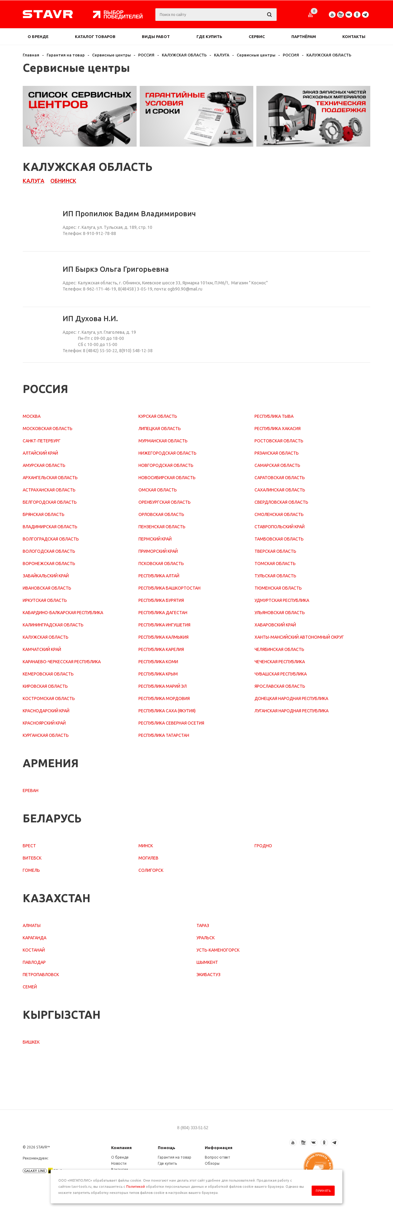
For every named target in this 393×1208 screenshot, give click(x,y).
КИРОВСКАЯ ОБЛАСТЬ (45, 686)
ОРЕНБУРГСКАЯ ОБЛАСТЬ (164, 502)
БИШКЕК (31, 1042)
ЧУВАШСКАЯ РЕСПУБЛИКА (281, 673)
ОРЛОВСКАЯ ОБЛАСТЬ (161, 514)
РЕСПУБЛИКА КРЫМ (158, 673)
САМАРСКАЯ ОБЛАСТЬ (277, 465)
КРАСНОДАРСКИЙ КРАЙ (46, 710)
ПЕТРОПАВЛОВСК (41, 974)
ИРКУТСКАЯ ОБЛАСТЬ (45, 600)
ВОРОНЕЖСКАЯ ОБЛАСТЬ (49, 563)
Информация (218, 1147)
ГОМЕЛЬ (31, 870)
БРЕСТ (29, 845)
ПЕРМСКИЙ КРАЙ (155, 539)
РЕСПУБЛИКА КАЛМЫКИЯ (163, 637)
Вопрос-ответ (217, 1157)
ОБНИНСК (63, 181)
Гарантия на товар (174, 1157)
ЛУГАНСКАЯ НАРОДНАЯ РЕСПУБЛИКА (292, 710)
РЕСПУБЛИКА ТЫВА (274, 416)
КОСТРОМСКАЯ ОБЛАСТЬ (49, 698)
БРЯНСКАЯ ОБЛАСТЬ (43, 514)
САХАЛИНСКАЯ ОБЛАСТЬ (280, 489)
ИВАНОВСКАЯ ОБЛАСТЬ (47, 588)
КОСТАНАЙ (34, 950)
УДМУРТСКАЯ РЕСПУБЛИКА (282, 600)
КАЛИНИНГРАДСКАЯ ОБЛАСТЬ (53, 624)
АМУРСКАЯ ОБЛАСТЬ (44, 465)
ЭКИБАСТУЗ (208, 974)
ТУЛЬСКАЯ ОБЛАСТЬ (275, 575)
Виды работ (156, 36)
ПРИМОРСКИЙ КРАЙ (158, 551)
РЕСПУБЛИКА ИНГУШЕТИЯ (164, 624)
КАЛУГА (33, 181)
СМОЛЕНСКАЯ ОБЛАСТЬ (279, 514)
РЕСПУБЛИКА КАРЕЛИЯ (161, 649)
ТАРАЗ (202, 925)
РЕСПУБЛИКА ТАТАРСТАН (163, 735)
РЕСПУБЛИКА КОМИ (158, 661)
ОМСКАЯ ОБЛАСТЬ (157, 489)
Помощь (166, 1147)
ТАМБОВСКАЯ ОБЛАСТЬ (279, 539)
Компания (121, 1147)
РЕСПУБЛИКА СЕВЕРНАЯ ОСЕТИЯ (171, 723)
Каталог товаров (95, 36)
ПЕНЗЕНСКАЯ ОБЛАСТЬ (161, 526)
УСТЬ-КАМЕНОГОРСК (217, 950)
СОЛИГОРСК (150, 870)
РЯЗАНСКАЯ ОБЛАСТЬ (277, 453)
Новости (118, 1163)
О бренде (38, 36)
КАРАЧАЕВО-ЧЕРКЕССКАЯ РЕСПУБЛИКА (62, 661)
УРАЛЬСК (205, 937)
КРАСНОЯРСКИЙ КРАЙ (44, 723)
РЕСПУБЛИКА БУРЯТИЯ (161, 600)
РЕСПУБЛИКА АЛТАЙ (158, 575)
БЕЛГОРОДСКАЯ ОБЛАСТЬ (50, 502)
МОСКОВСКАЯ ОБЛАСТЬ (47, 428)
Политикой (135, 1186)
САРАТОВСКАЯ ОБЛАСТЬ (280, 477)
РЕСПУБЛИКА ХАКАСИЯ (278, 428)
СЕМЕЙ (30, 986)
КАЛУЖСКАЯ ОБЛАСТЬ (45, 637)
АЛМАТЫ (32, 925)
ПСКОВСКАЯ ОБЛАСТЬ (161, 563)
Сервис (257, 36)
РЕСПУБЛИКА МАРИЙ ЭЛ (162, 686)
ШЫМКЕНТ (207, 962)
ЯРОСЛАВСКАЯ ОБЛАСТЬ (280, 686)
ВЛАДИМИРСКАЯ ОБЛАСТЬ (50, 526)
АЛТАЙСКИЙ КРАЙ (40, 453)
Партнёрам (303, 36)
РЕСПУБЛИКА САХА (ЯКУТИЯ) (167, 710)
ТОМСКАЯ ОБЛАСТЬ (275, 563)
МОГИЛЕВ (148, 858)
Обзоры (212, 1163)
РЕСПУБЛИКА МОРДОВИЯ (164, 698)
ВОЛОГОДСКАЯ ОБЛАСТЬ (49, 551)
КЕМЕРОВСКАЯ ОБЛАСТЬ (48, 673)
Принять (323, 1190)
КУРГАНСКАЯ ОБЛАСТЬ (46, 735)
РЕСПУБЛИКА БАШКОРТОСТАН (169, 588)
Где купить (209, 36)
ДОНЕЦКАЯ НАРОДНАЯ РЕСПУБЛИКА (291, 698)
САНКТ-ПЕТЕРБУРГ (41, 440)
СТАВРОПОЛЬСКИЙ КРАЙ (280, 526)
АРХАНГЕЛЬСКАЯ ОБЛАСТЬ (50, 477)
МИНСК (145, 845)
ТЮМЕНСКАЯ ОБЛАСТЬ (278, 588)
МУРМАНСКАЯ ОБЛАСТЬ (163, 440)
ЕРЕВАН (30, 790)
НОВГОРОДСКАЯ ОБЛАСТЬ (165, 465)
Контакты (353, 36)
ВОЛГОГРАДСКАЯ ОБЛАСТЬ (51, 539)
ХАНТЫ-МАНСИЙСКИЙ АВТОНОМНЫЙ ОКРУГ (299, 637)
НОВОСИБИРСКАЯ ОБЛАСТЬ (167, 477)
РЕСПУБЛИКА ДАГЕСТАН (162, 612)
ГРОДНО (263, 845)
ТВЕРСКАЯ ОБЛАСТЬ (275, 551)
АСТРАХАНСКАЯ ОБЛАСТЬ (49, 489)
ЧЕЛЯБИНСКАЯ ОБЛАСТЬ (279, 649)
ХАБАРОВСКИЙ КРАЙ (275, 624)
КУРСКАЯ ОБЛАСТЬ (157, 416)
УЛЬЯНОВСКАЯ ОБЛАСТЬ (280, 612)
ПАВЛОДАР (34, 962)
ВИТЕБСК (32, 858)
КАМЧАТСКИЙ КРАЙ (42, 649)
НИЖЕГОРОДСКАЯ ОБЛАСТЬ (167, 453)
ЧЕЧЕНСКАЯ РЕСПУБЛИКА (280, 661)
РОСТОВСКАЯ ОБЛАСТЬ (279, 440)
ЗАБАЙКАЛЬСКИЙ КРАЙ (46, 575)
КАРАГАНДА (34, 937)
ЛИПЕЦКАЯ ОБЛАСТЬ (159, 428)
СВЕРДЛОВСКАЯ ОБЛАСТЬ (281, 502)
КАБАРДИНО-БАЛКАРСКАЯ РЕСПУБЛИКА (63, 612)
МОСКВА (32, 416)
